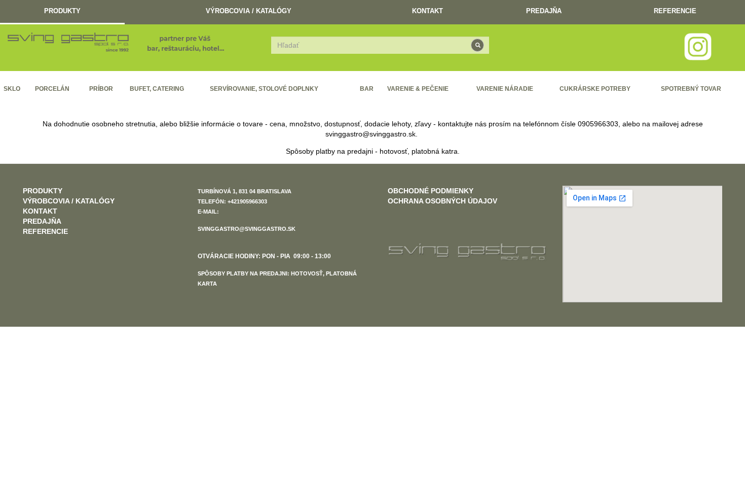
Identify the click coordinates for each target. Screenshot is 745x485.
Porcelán (52, 88)
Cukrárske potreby (595, 88)
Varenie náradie (504, 88)
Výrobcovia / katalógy (248, 11)
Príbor (101, 88)
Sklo (12, 88)
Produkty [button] (62, 11)
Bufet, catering (157, 88)
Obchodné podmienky (430, 191)
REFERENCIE (675, 11)
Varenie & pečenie (418, 88)
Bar (367, 88)
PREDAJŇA (544, 11)
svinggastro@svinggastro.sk (370, 134)
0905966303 (598, 124)
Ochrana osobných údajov (442, 201)
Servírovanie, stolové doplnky (264, 88)
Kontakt (427, 11)
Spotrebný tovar (691, 88)
